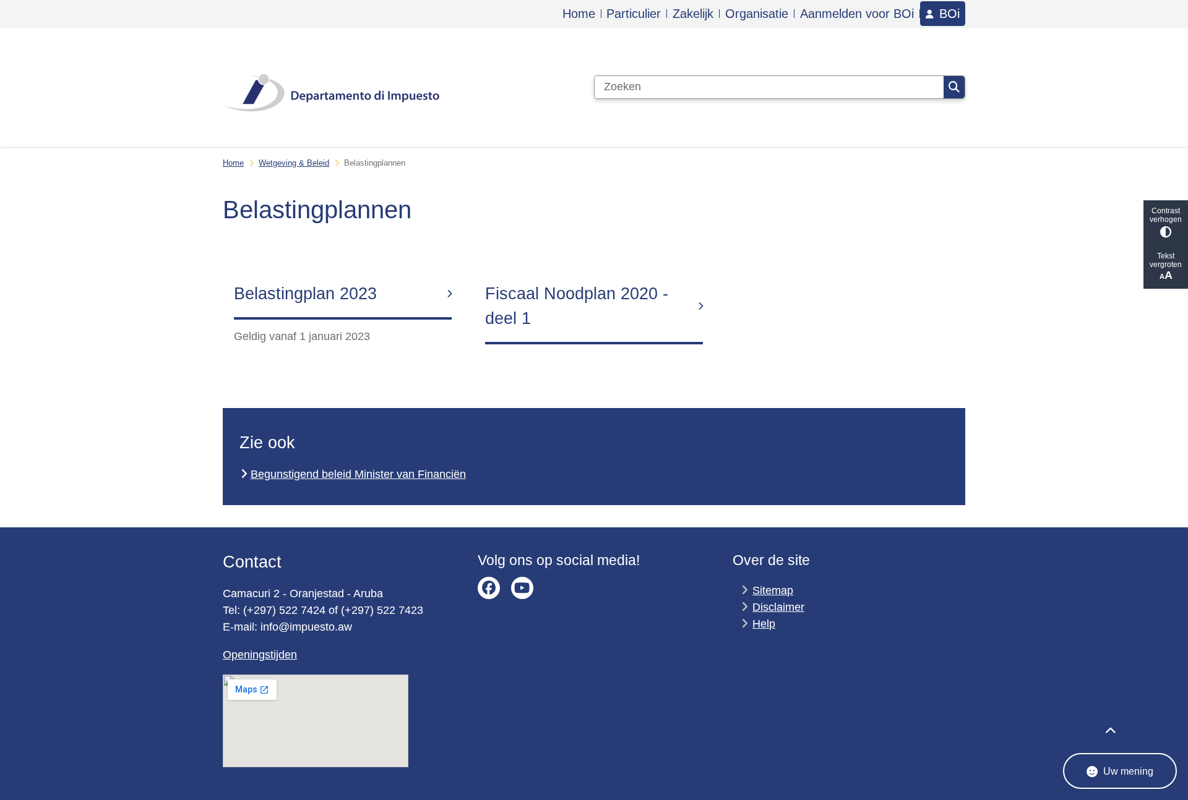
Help (763, 624)
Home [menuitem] (578, 13)
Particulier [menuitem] (633, 13)
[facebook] (489, 588)
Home (233, 163)
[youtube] (522, 588)
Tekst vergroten (1166, 260)
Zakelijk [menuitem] (693, 13)
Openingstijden (260, 655)
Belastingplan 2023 (305, 293)
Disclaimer (778, 607)
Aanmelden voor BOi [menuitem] (857, 13)
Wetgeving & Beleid (294, 163)
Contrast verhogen (1166, 215)
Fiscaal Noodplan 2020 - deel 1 (576, 306)
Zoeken (954, 87)
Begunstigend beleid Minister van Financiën (358, 474)
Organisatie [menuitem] (756, 13)
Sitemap (772, 590)
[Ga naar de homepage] (331, 87)
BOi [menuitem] (949, 13)
